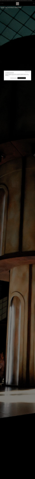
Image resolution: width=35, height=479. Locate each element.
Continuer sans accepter (27, 71)
